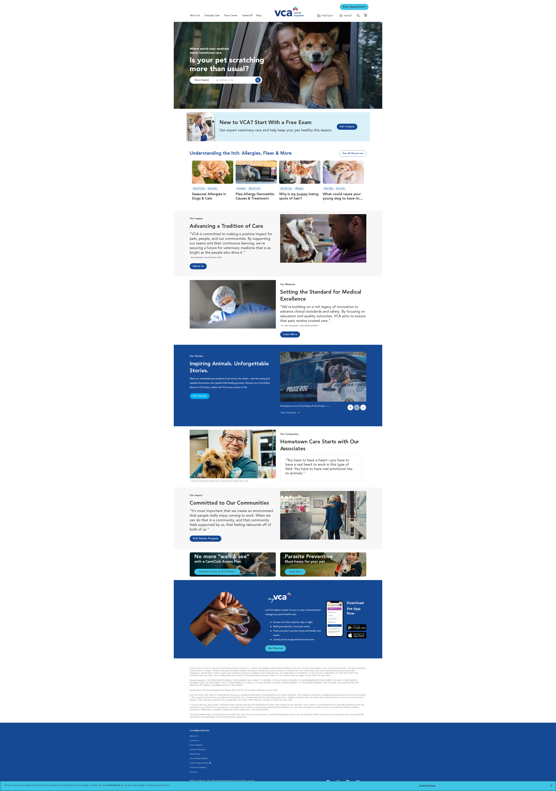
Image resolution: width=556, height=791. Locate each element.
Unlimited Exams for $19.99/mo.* (217, 572)
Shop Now (295, 572)
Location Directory (198, 749)
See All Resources (352, 153)
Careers (246, 15)
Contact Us (194, 740)
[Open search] (359, 15)
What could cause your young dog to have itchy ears (343, 199)
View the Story (289, 413)
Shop (258, 15)
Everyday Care (212, 15)
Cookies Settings (427, 786)
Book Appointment (354, 7)
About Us (195, 15)
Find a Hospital (201, 80)
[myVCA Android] (356, 627)
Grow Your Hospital (198, 767)
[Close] (551, 785)
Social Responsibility (198, 758)
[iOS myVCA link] (356, 635)
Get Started (275, 648)
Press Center (230, 15)
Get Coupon (347, 127)
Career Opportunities (199, 763)
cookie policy (113, 785)
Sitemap (193, 772)
